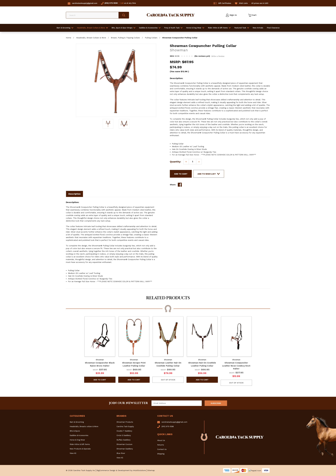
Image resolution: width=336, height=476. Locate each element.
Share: (173, 185)
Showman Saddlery (125, 449)
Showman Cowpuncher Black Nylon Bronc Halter (100, 364)
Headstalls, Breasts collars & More (84, 426)
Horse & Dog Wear (193, 28)
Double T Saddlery (124, 431)
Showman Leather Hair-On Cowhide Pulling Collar (168, 364)
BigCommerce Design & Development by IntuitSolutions (121, 470)
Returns (160, 445)
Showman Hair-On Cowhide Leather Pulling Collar (202, 364)
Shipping (160, 454)
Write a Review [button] (217, 56)
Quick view (99, 336)
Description (74, 194)
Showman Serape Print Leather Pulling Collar (134, 364)
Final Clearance (273, 28)
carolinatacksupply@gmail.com (84, 3)
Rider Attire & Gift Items (218, 28)
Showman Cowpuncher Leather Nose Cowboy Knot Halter (236, 366)
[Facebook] (180, 185)
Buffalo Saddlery (123, 440)
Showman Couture (124, 444)
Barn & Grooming (63, 28)
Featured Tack (240, 28)
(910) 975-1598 (111, 3)
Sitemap (151, 470)
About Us (161, 440)
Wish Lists (243, 3)
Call (122, 3)
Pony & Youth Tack (172, 28)
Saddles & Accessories (148, 28)
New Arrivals (258, 28)
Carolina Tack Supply (125, 426)
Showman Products (125, 422)
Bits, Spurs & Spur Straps (122, 28)
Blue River (121, 453)
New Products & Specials (80, 449)
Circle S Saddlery (124, 435)
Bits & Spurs (75, 431)
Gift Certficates (224, 3)
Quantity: (175, 161)
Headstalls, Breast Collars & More (91, 28)
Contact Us (162, 449)
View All (73, 453)
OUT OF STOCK (168, 380)
